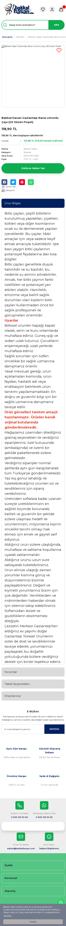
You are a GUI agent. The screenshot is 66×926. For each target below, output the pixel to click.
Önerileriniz (12, 696)
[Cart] (61, 9)
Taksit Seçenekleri (17, 684)
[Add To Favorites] (59, 50)
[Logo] (19, 9)
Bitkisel (27, 152)
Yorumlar (10, 672)
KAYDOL (54, 729)
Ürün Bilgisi (12, 203)
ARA (56, 24)
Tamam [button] (33, 922)
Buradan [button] (8, 916)
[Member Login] (52, 9)
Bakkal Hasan (30, 149)
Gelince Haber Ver (33, 168)
